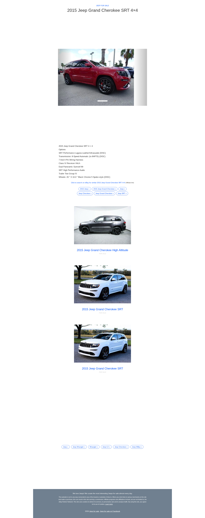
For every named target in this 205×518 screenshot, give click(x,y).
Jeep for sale (102, 6)
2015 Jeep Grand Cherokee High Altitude (102, 250)
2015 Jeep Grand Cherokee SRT (102, 309)
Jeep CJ (105, 447)
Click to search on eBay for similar (98, 183)
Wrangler (93, 447)
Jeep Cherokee (84, 193)
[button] (64, 77)
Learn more (109, 504)
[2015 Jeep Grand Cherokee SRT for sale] (102, 284)
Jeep (122, 189)
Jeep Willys (136, 447)
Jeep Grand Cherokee (104, 193)
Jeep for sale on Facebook (110, 511)
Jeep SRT (121, 193)
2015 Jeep (84, 189)
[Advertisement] (102, 30)
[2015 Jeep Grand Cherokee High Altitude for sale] (102, 225)
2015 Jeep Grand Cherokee (103, 189)
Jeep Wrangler (78, 447)
